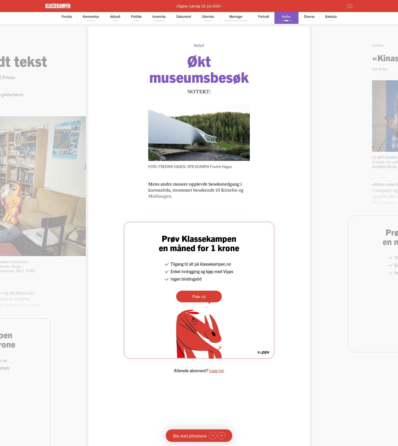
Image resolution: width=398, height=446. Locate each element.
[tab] (66, 18)
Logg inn (216, 370)
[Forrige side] (212, 435)
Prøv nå (199, 296)
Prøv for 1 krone (325, 6)
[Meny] (350, 6)
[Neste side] (221, 435)
